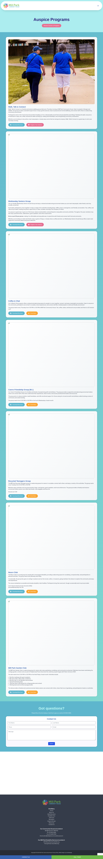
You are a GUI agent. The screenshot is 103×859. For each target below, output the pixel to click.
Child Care (51, 817)
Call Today (77, 857)
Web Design (61, 852)
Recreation (51, 819)
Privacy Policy (55, 852)
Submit (52, 743)
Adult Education (51, 814)
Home (51, 810)
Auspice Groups (51, 821)
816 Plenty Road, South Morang (51, 842)
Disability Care (51, 816)
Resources (51, 823)
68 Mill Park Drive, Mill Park (51, 830)
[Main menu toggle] (98, 5)
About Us (51, 812)
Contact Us (51, 824)
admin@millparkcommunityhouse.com (53, 836)
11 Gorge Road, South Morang (51, 843)
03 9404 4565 (67, 713)
